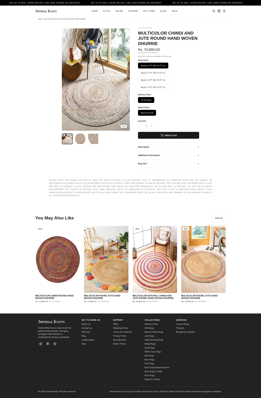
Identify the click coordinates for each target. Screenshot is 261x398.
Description (168, 147)
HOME (40, 19)
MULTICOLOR (147, 113)
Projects (180, 328)
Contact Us (87, 328)
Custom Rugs (182, 324)
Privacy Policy (120, 336)
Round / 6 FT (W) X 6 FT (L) (153, 80)
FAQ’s (115, 324)
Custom (133, 11)
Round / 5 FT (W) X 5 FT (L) (153, 73)
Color (119, 11)
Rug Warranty (119, 340)
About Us (86, 324)
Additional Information (168, 155)
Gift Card (149, 11)
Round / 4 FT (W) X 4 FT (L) (153, 65)
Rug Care (168, 163)
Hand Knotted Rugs (154, 340)
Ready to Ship (151, 324)
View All (218, 218)
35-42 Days (146, 100)
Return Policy (119, 343)
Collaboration (88, 340)
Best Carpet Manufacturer (157, 367)
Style (106, 11)
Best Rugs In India (153, 371)
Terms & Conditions (122, 332)
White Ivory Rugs (153, 351)
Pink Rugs (149, 363)
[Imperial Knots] (57, 321)
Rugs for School (152, 379)
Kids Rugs (149, 375)
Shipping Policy (120, 328)
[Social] (41, 344)
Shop (95, 11)
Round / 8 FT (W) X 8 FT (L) (153, 87)
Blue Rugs (149, 359)
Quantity (142, 121)
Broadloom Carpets (185, 332)
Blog (163, 11)
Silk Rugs (149, 328)
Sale (175, 11)
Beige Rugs (150, 343)
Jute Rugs (149, 336)
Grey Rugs (150, 347)
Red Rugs (149, 355)
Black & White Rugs (154, 332)
